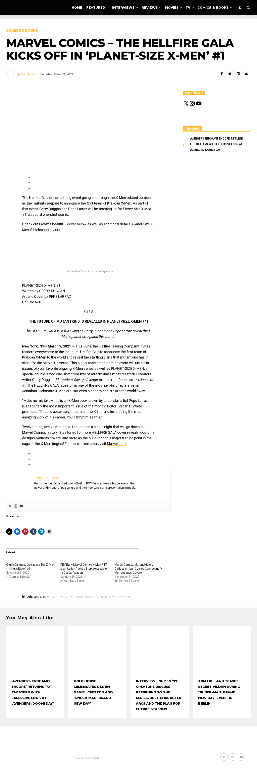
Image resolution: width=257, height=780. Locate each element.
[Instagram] (15, 506)
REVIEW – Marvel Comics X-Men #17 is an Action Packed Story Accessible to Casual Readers (83, 568)
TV (188, 7)
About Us (151, 24)
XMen (125, 597)
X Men (113, 597)
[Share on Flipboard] (238, 73)
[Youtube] (21, 506)
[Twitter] (10, 506)
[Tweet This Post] (230, 73)
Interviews (123, 7)
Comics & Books (213, 7)
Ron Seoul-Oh (30, 74)
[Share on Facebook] (221, 73)
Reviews (150, 7)
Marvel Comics (71, 597)
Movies (171, 7)
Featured (95, 7)
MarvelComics (95, 597)
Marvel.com (116, 444)
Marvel (52, 597)
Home (77, 7)
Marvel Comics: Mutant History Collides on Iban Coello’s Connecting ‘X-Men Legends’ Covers (139, 568)
